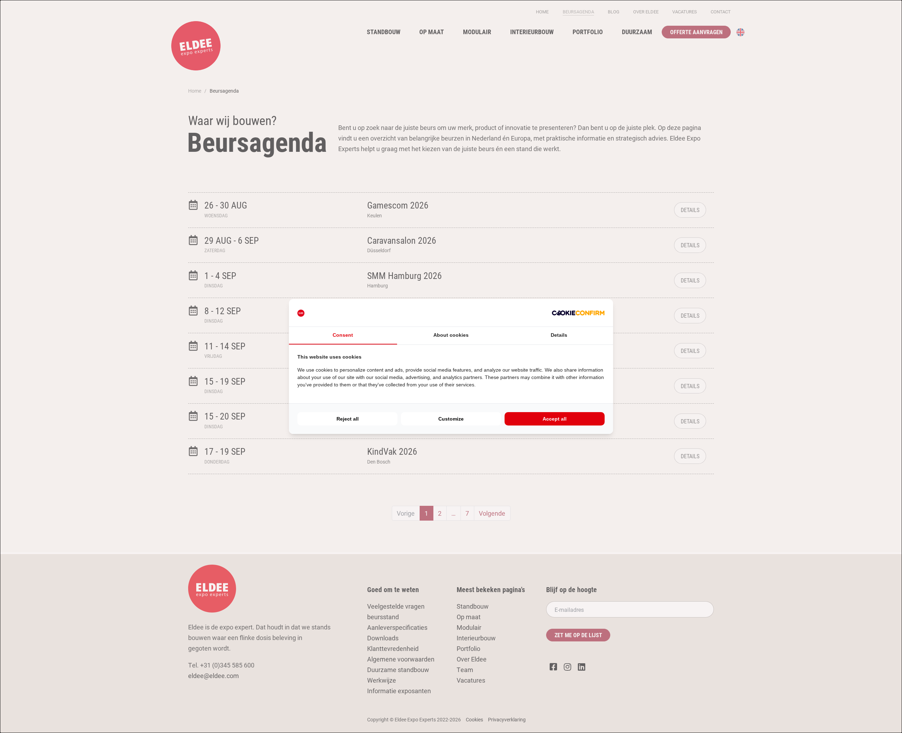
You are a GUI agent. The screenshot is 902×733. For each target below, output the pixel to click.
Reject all (347, 419)
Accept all (555, 419)
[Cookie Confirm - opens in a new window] (578, 313)
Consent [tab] (343, 335)
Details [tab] (559, 335)
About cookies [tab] (451, 335)
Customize (451, 419)
